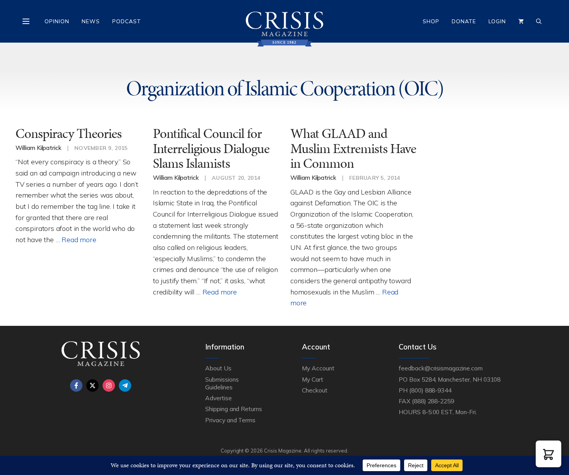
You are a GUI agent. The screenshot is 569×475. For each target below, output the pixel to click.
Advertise (218, 398)
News (91, 21)
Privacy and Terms (230, 420)
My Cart (312, 379)
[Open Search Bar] (539, 21)
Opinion (57, 21)
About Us (218, 368)
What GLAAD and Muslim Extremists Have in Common (353, 148)
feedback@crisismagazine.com (441, 368)
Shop (431, 21)
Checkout (314, 390)
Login (497, 21)
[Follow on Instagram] (109, 385)
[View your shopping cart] (521, 21)
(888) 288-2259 (433, 401)
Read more (79, 239)
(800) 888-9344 (430, 390)
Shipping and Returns (233, 409)
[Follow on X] (92, 385)
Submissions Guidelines (221, 383)
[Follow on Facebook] (76, 385)
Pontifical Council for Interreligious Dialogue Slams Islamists (211, 148)
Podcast (126, 21)
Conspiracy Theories (68, 133)
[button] (548, 454)
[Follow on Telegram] (125, 385)
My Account (318, 368)
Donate (464, 21)
